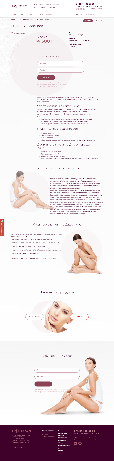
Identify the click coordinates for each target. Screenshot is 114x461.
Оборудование (62, 443)
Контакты (49, 14)
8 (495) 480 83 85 (85, 4)
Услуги (14, 14)
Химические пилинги (28, 19)
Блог (59, 448)
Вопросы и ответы (64, 445)
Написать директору (48, 430)
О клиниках (30, 14)
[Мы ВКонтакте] (75, 443)
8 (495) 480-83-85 (84, 431)
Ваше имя (43, 63)
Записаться (46, 77)
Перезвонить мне (81, 8)
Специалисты (62, 440)
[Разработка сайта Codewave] (28, 447)
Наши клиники (62, 437)
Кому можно (36, 316)
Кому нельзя (80, 316)
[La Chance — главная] (19, 6)
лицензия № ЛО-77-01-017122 (20, 442)
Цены (22, 14)
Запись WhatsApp (96, 8)
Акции (41, 14)
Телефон (43, 70)
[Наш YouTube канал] (80, 443)
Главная (13, 19)
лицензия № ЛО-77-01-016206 (21, 440)
